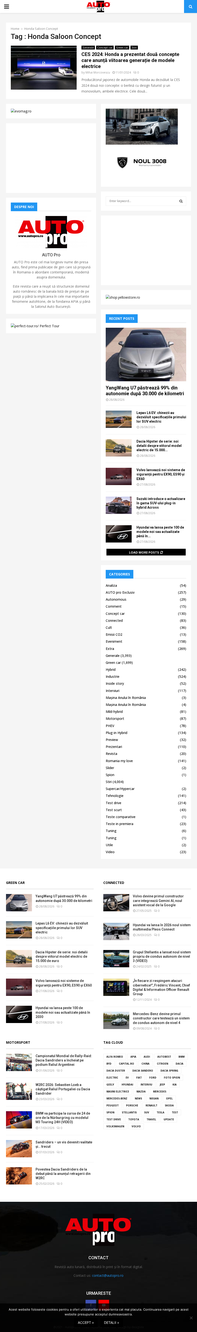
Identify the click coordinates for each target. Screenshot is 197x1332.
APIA (133, 1056)
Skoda (169, 1105)
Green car (122, 47)
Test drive (113, 803)
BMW (182, 1056)
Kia (174, 1084)
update (169, 1119)
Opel (169, 1098)
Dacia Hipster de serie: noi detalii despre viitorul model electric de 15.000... (159, 445)
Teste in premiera (119, 823)
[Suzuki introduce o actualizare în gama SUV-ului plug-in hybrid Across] (119, 505)
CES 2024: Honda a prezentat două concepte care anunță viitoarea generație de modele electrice (130, 60)
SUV (146, 1112)
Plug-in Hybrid (116, 732)
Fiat (139, 1077)
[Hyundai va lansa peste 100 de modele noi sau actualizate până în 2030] (119, 534)
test (175, 1112)
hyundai (127, 1084)
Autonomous (116, 599)
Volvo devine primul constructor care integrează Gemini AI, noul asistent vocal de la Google (158, 900)
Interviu (146, 1084)
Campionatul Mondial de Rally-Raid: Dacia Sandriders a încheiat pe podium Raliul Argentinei (64, 1060)
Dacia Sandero (142, 1070)
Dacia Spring (169, 1070)
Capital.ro (126, 1063)
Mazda (141, 1091)
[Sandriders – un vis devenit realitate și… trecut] (19, 1148)
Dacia (179, 1063)
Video (110, 852)
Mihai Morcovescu (98, 72)
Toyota (133, 1119)
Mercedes (159, 1091)
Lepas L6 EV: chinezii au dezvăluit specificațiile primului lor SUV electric (161, 417)
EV (127, 1077)
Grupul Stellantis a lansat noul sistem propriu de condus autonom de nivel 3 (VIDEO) (162, 956)
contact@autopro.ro (107, 1275)
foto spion (172, 1077)
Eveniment (114, 641)
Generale (88, 47)
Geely (110, 1084)
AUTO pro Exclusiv (120, 592)
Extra (110, 648)
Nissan (154, 1098)
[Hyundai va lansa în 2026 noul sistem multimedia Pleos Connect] (116, 931)
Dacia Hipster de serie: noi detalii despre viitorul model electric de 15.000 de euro (62, 956)
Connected (114, 620)
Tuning (111, 830)
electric (112, 1077)
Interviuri (112, 690)
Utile (109, 845)
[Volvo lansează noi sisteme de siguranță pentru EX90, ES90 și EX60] (119, 476)
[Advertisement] (51, 158)
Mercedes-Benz (116, 1098)
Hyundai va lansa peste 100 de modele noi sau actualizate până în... (160, 531)
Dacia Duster (115, 1070)
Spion (110, 774)
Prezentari (114, 746)
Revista (111, 753)
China (145, 1063)
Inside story (115, 683)
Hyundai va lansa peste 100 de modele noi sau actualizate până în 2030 (63, 1012)
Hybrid (111, 669)
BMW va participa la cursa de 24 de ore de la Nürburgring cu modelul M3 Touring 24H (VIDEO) (63, 1117)
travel (151, 1119)
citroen (162, 1063)
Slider (110, 767)
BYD (108, 1063)
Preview (112, 739)
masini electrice (117, 1091)
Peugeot (112, 1105)
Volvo (136, 1126)
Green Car (15, 882)
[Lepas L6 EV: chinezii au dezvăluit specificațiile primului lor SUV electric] (119, 419)
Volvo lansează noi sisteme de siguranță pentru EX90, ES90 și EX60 (160, 474)
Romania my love (119, 760)
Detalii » (111, 1322)
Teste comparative (120, 816)
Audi (147, 1056)
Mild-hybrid (114, 711)
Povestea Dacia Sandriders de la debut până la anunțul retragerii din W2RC (63, 1173)
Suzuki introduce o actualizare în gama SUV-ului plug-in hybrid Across (160, 503)
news (138, 1098)
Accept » (86, 1322)
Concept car (104, 47)
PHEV (110, 725)
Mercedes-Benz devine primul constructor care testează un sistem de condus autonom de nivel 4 (161, 1018)
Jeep (162, 1084)
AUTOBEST (164, 1056)
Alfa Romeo (114, 1056)
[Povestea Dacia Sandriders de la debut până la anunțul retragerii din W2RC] (19, 1175)
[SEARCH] (181, 201)
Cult (109, 627)
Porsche (132, 1105)
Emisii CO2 (114, 634)
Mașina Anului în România (126, 697)
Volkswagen (115, 1126)
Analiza (111, 585)
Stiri (134, 47)
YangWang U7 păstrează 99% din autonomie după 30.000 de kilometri (145, 390)
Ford (152, 1077)
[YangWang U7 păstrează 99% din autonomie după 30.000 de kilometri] (146, 354)
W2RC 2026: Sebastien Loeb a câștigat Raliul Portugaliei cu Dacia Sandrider (63, 1089)
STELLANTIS (129, 1112)
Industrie (112, 676)
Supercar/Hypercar (120, 788)
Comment (114, 606)
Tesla (160, 1112)
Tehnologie (114, 795)
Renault (151, 1105)
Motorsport (115, 718)
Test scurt (114, 810)
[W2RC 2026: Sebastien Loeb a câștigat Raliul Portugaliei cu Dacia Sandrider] (19, 1091)
